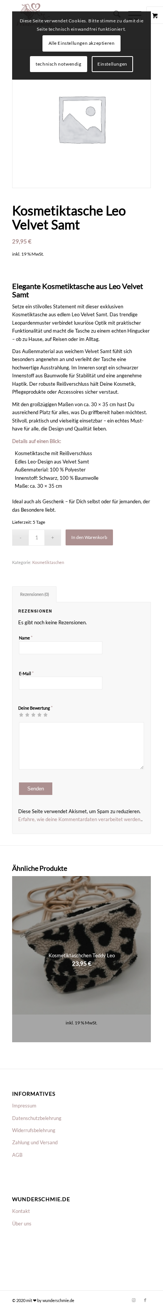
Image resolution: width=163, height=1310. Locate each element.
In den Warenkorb (89, 537)
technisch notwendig (58, 64)
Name (26, 638)
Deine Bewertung (35, 708)
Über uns (21, 1223)
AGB (17, 1155)
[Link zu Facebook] (145, 1300)
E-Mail (26, 673)
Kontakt (21, 1211)
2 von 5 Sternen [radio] (24, 715)
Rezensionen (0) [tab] (34, 594)
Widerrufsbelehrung (33, 1130)
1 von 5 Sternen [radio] (21, 715)
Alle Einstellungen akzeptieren (82, 43)
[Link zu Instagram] (133, 1300)
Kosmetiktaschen (48, 562)
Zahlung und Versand (35, 1142)
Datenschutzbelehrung (36, 1118)
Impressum (24, 1106)
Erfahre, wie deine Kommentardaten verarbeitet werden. (79, 819)
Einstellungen (112, 64)
